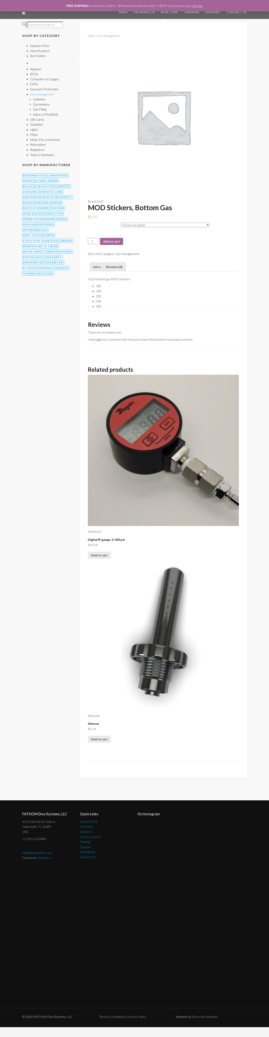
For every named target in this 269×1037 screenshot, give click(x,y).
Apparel (35, 69)
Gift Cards (37, 119)
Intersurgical (35, 229)
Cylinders (39, 99)
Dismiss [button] (197, 5)
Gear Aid (30, 213)
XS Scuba (45, 273)
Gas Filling (39, 109)
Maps (34, 134)
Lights (34, 129)
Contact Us (236, 12)
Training (191, 12)
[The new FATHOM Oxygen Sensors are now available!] (220, 911)
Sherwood (54, 262)
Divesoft (64, 197)
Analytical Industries (49, 175)
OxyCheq (64, 251)
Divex (27, 202)
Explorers (86, 831)
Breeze (64, 186)
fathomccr (44, 857)
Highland (31, 224)
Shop (123, 12)
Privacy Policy (136, 1016)
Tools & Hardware (42, 155)
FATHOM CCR (144, 12)
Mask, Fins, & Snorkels (45, 139)
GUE (43, 213)
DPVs (34, 84)
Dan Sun (29, 197)
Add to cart (111, 241)
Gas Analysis (41, 104)
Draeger (42, 202)
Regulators (37, 149)
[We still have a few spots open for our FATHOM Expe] (164, 839)
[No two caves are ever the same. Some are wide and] (164, 939)
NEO (51, 251)
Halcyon (55, 213)
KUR (51, 235)
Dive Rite (46, 197)
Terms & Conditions (112, 1016)
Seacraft (54, 257)
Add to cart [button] (99, 555)
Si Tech (29, 267)
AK (25, 175)
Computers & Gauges (44, 79)
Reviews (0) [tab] (114, 267)
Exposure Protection (44, 89)
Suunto (62, 267)
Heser (62, 219)
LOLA (55, 240)
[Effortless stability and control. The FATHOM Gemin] (220, 854)
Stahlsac (45, 267)
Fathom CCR (88, 821)
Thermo (29, 273)
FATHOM (57, 207)
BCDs (34, 74)
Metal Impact (34, 251)
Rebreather (38, 144)
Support (213, 12)
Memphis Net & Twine (40, 246)
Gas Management (42, 94)
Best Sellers (38, 56)
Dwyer (56, 202)
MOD (92, 224)
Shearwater (33, 262)
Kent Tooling (34, 235)
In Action (169, 12)
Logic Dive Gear (36, 240)
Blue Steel (47, 186)
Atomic (41, 180)
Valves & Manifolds (45, 114)
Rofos (28, 257)
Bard (54, 180)
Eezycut (30, 207)
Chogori (30, 191)
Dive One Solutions (205, 1016)
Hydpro (47, 224)
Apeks (28, 180)
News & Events (90, 837)
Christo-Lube (51, 191)
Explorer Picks (39, 46)
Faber (44, 207)
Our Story (86, 826)
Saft (40, 257)
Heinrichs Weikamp (39, 219)
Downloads (87, 852)
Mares (67, 240)
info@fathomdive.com (37, 853)
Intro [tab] (97, 267)
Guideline (36, 124)
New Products (40, 51)
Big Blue (30, 186)
